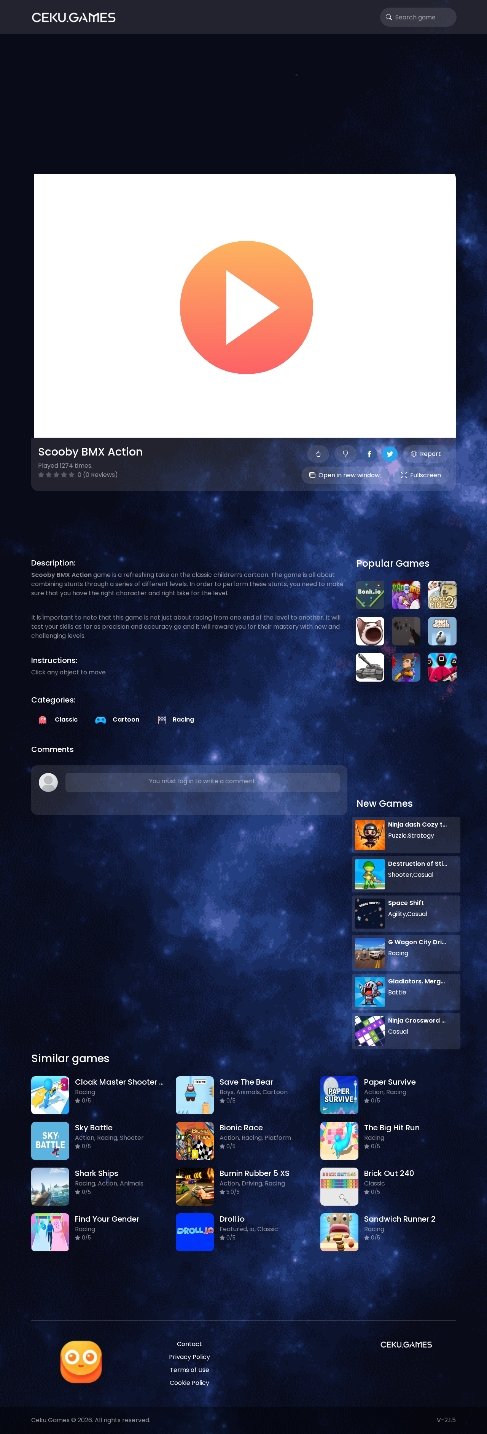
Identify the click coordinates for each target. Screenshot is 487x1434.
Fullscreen (425, 475)
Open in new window (349, 475)
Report (430, 453)
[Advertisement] (243, 102)
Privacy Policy (189, 1357)
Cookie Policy (189, 1382)
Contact (189, 1344)
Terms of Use (189, 1369)
